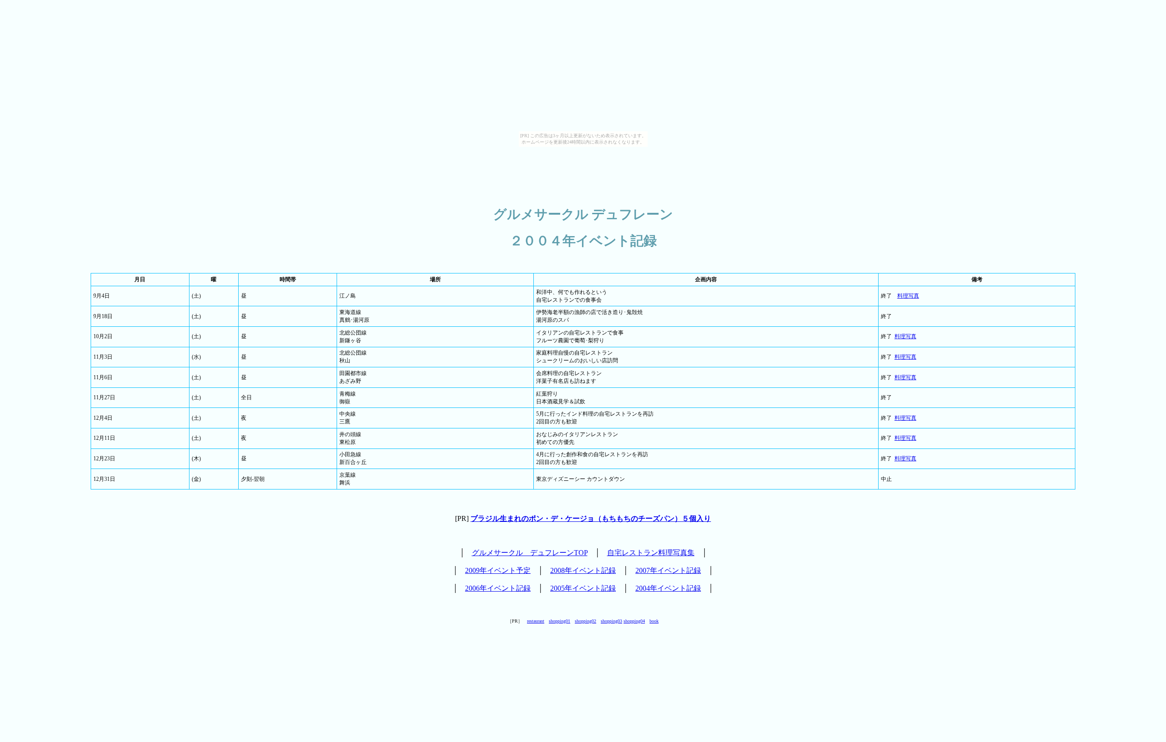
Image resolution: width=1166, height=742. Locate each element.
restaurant (535, 620)
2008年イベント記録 (583, 570)
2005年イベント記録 (583, 588)
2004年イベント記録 (668, 588)
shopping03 (611, 620)
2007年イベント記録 (668, 570)
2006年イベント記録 (498, 588)
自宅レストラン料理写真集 (651, 552)
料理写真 (908, 296)
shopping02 (585, 620)
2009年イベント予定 (498, 570)
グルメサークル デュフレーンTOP (530, 552)
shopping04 (634, 620)
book (654, 620)
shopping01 (559, 620)
